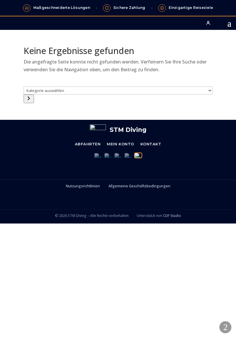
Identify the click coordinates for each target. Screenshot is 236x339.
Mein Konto (120, 144)
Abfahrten (88, 144)
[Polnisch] (97, 155)
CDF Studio (172, 215)
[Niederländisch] (107, 155)
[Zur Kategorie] (29, 99)
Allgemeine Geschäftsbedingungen (139, 186)
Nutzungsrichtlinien (83, 186)
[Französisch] (118, 155)
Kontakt (150, 144)
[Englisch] (128, 155)
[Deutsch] (138, 155)
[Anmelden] (208, 22)
